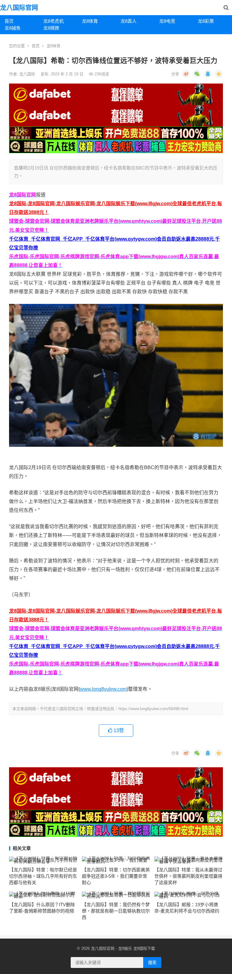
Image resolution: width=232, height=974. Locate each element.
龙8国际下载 (144, 948)
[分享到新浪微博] (186, 74)
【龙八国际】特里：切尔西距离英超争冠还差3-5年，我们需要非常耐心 (116, 876)
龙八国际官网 (19, 7)
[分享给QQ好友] (208, 74)
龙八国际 (27, 74)
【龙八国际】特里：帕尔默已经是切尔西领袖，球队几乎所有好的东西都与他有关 (43, 876)
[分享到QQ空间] (218, 74)
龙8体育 (90, 21)
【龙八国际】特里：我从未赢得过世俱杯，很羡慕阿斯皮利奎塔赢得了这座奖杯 (188, 876)
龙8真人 (129, 21)
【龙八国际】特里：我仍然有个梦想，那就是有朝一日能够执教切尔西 (116, 911)
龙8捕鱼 (13, 28)
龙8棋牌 (51, 28)
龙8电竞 (167, 21)
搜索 (152, 962)
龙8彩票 (206, 21)
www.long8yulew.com (103, 689)
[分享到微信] (197, 74)
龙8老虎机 (53, 21)
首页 (9, 21)
